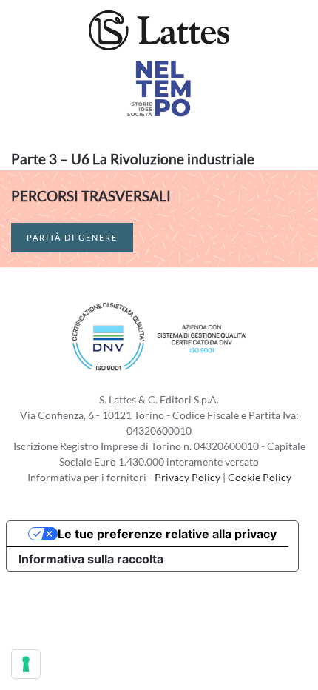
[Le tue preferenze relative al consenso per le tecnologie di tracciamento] (26, 664)
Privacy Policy (187, 477)
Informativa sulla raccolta (90, 559)
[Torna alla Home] (159, 29)
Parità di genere (72, 237)
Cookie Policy (259, 477)
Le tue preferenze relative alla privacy (167, 533)
